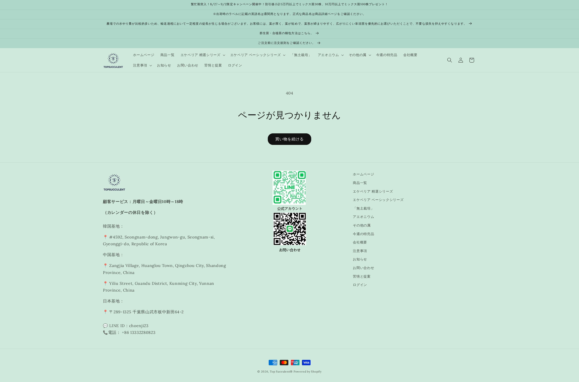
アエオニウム (363, 217)
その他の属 (361, 225)
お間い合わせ (363, 268)
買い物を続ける (289, 139)
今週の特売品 (363, 234)
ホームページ (363, 174)
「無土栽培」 (363, 208)
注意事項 (360, 251)
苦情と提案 (361, 276)
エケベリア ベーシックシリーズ (378, 200)
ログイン (360, 285)
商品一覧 (360, 183)
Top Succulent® (281, 371)
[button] (202, 55)
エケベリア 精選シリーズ (373, 191)
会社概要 (360, 242)
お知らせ (360, 259)
